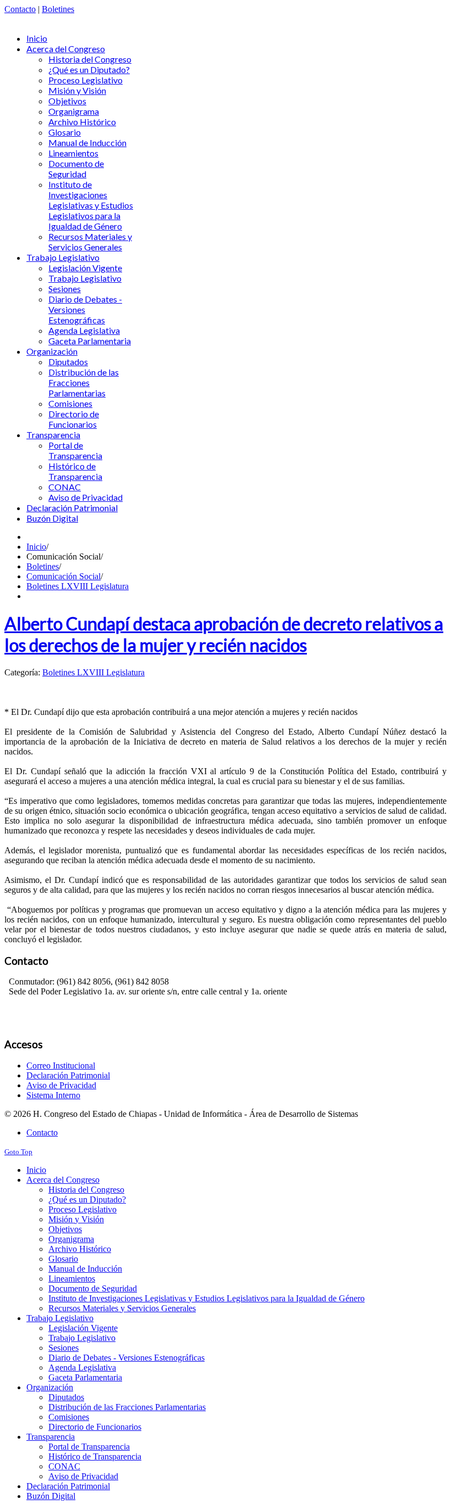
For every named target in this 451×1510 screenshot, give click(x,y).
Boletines (58, 9)
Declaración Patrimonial (68, 1075)
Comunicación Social (63, 576)
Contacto (20, 9)
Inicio (36, 546)
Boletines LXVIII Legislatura (77, 586)
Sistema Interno (53, 1095)
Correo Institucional (60, 1065)
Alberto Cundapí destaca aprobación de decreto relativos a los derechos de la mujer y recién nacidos (223, 634)
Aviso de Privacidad (61, 1085)
